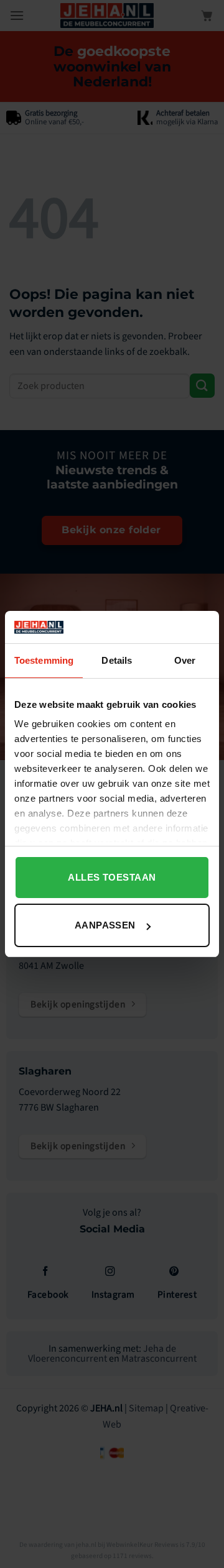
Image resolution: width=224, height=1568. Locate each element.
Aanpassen (105, 925)
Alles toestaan (112, 877)
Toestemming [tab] (43, 660)
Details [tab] (116, 660)
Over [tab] (184, 660)
